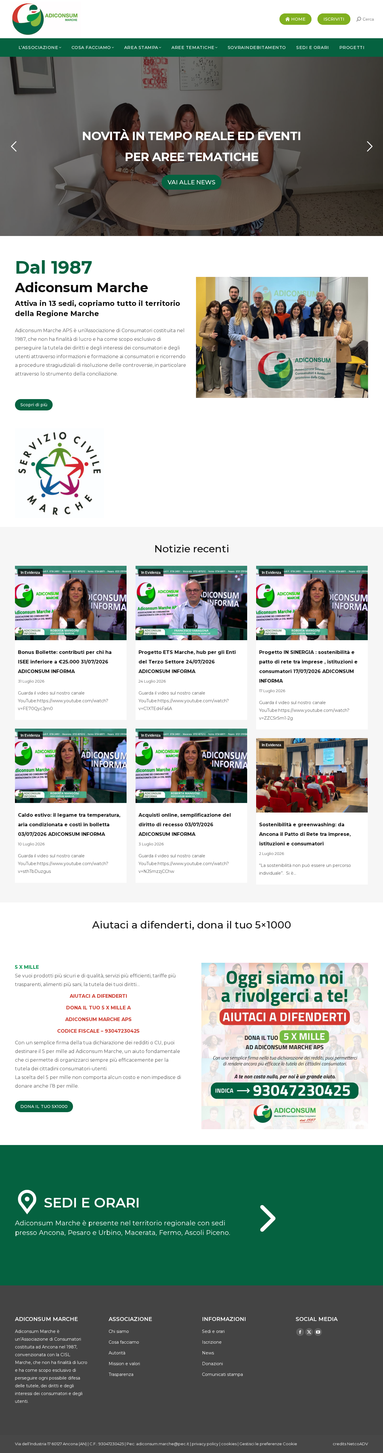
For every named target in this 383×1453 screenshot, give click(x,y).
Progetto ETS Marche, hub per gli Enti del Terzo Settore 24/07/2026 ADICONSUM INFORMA (187, 661)
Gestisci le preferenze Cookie (268, 1443)
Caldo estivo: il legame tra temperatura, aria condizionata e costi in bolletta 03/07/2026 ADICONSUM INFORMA (69, 824)
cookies (229, 1443)
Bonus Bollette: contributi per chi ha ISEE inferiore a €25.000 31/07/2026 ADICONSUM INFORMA (65, 661)
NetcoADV (357, 1443)
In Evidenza (30, 573)
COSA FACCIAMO (191, 182)
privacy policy (205, 1443)
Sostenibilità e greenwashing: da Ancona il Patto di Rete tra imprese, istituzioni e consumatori (305, 834)
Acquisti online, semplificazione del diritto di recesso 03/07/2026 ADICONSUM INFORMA (185, 824)
